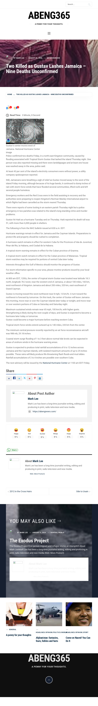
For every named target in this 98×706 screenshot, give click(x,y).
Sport (85, 632)
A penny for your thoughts (18, 635)
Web (31, 474)
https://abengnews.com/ (44, 411)
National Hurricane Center (55, 363)
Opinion (49, 632)
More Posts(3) (39, 474)
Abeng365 (49, 15)
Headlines (40, 632)
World (61, 532)
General (54, 532)
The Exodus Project (29, 541)
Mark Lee (20, 58)
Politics (57, 632)
